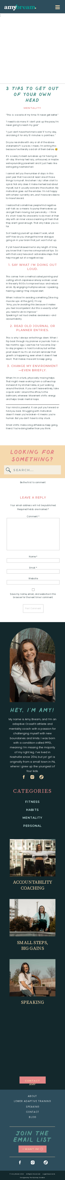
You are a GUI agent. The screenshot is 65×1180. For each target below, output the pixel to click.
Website (33, 578)
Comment (33, 516)
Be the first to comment (33, 482)
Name (33, 556)
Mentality (32, 108)
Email (33, 567)
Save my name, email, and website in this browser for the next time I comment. (33, 595)
